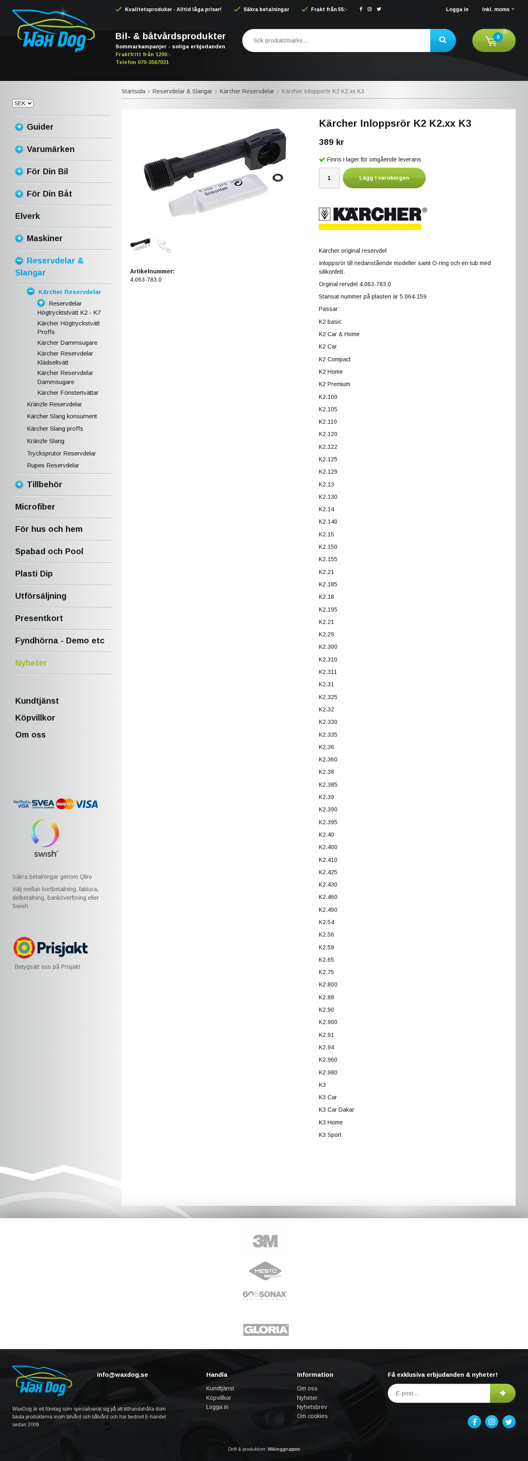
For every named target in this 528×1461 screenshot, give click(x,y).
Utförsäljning (40, 595)
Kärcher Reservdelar (69, 291)
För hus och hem (48, 529)
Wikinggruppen (284, 1449)
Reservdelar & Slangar (49, 266)
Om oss (30, 734)
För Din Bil (47, 171)
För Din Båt (49, 193)
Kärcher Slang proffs (55, 428)
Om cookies (312, 1416)
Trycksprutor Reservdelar (61, 453)
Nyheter (31, 662)
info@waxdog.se (122, 1374)
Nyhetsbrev (312, 1407)
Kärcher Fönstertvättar (68, 392)
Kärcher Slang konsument (62, 416)
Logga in (457, 9)
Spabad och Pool (49, 551)
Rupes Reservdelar (53, 465)
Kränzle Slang (45, 440)
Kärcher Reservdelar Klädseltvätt (65, 358)
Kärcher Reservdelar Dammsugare (65, 377)
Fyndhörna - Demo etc (59, 640)
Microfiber (35, 506)
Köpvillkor (35, 717)
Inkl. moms (495, 9)
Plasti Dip (34, 573)
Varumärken (51, 149)
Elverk (27, 216)
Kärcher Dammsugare (67, 342)
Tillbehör (44, 484)
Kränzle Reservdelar (54, 404)
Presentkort (39, 618)
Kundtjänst (37, 700)
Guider (40, 126)
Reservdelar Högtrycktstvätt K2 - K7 (69, 308)
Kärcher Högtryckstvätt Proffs (68, 328)
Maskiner (45, 238)
